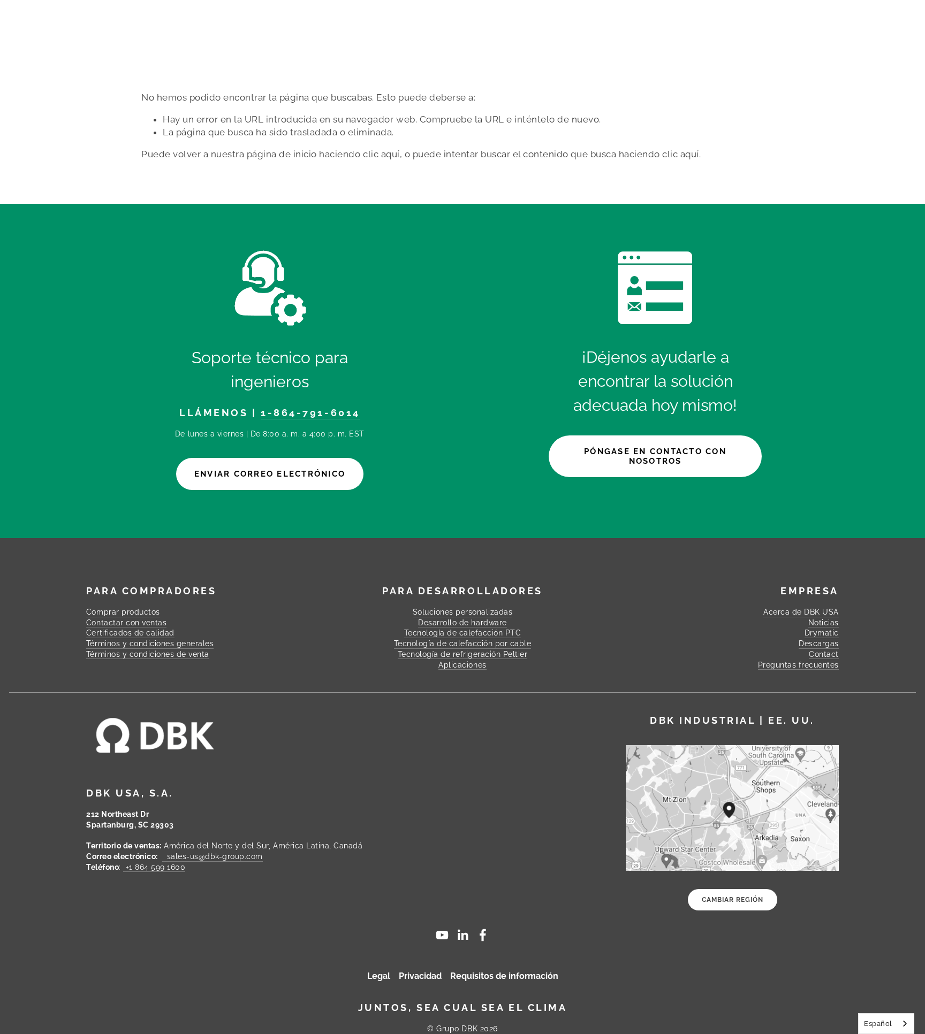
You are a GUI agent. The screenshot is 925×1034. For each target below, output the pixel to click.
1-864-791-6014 (310, 412)
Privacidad (420, 976)
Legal (378, 976)
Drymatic (822, 633)
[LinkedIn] (462, 935)
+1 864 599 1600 (154, 867)
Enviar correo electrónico (269, 474)
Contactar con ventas (126, 622)
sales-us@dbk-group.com (212, 856)
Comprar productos (123, 612)
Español (878, 1024)
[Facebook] (482, 935)
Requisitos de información (504, 976)
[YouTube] (442, 935)
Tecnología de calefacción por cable (463, 643)
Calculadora (528, 36)
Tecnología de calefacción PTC (462, 633)
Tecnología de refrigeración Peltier (463, 654)
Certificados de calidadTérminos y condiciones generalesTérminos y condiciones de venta (150, 643)
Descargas (593, 36)
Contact (763, 36)
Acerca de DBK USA (801, 612)
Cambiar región (732, 899)
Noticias (823, 622)
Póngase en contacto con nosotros (655, 456)
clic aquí (381, 154)
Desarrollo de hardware (462, 622)
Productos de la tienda (207, 36)
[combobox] (886, 1023)
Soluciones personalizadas (357, 36)
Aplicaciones (462, 665)
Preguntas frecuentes (681, 36)
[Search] (228, 15)
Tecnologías (477, 36)
